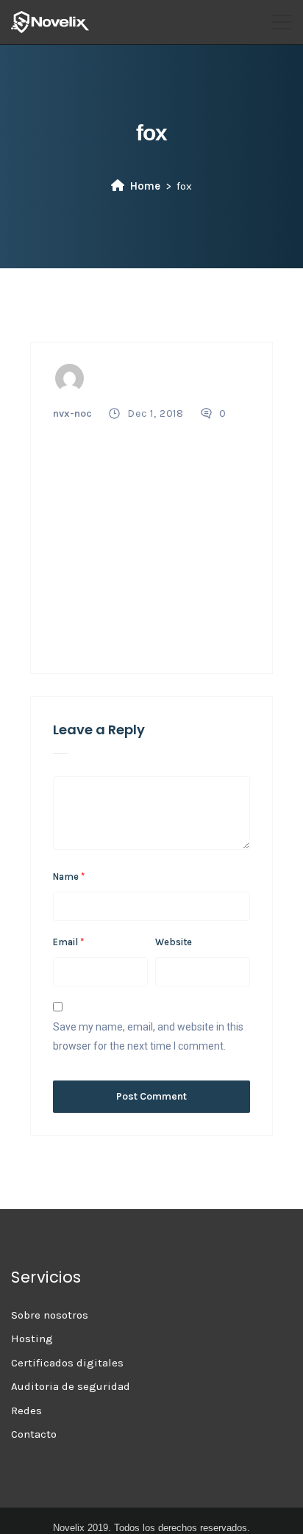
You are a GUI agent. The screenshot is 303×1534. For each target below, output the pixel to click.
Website (173, 941)
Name (69, 876)
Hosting (32, 1338)
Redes (26, 1410)
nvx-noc (72, 413)
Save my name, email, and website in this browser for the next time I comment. (148, 1036)
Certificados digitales (67, 1362)
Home (145, 186)
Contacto (34, 1434)
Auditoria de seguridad (70, 1386)
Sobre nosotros (49, 1315)
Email (68, 941)
